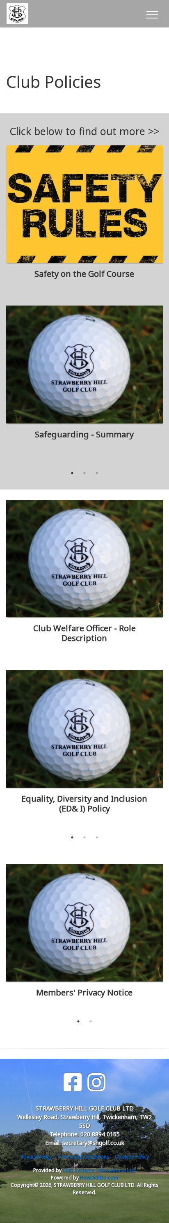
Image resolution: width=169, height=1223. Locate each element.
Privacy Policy (36, 1156)
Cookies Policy (132, 1156)
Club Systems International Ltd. (99, 1170)
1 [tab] (72, 473)
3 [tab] (97, 473)
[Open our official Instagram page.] (96, 1082)
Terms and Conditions (83, 1156)
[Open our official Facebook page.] (73, 1082)
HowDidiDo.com (99, 1177)
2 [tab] (84, 473)
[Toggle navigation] (152, 13)
